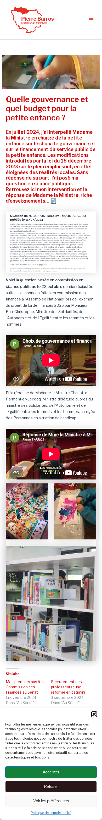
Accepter (51, 772)
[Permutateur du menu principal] (91, 19)
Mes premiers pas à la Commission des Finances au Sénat (25, 686)
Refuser (51, 786)
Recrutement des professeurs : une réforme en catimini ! (69, 686)
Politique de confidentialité (51, 813)
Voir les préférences (51, 801)
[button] (94, 714)
